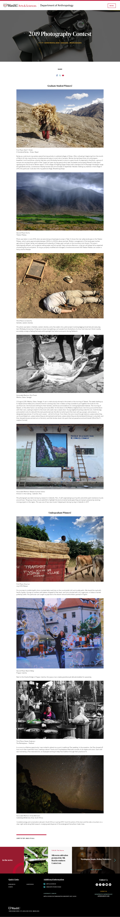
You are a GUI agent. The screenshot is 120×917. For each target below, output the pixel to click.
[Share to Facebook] (57, 76)
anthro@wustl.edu (103, 896)
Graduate (64, 42)
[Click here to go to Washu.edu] (14, 909)
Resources (11, 884)
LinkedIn (110, 884)
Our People (30, 884)
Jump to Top (20, 838)
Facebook (100, 884)
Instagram (97, 884)
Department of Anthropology (56, 5)
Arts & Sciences (51, 884)
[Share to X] (60, 76)
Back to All (30, 838)
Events (10, 887)
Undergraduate (75, 42)
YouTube (106, 884)
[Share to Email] (63, 76)
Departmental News (52, 42)
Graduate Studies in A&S (53, 887)
